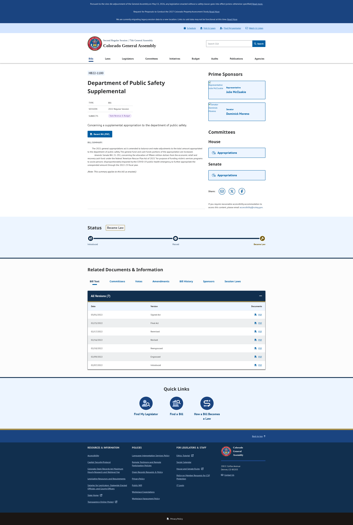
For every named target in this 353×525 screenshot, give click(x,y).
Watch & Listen (256, 28)
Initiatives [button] (174, 58)
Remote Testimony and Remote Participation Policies (146, 464)
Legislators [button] (128, 58)
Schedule (191, 28)
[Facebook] (242, 191)
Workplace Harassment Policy (146, 498)
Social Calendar (183, 462)
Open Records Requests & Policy (147, 472)
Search (260, 43)
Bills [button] (91, 58)
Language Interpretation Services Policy (150, 455)
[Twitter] (232, 191)
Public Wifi (137, 485)
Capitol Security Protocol (99, 462)
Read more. (257, 3)
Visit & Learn (210, 28)
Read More (214, 11)
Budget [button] (196, 58)
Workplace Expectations (143, 492)
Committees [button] (151, 58)
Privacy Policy (138, 478)
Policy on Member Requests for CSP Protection (193, 477)
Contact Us (229, 475)
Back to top (257, 436)
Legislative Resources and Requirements (106, 478)
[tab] (95, 281)
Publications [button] (236, 58)
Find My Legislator (232, 28)
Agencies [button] (259, 58)
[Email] (222, 191)
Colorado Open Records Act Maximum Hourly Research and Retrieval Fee (105, 470)
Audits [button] (214, 58)
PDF (260, 314)
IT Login (180, 485)
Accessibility (93, 455)
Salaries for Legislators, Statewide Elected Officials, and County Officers (107, 487)
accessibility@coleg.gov (251, 207)
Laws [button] (107, 58)
